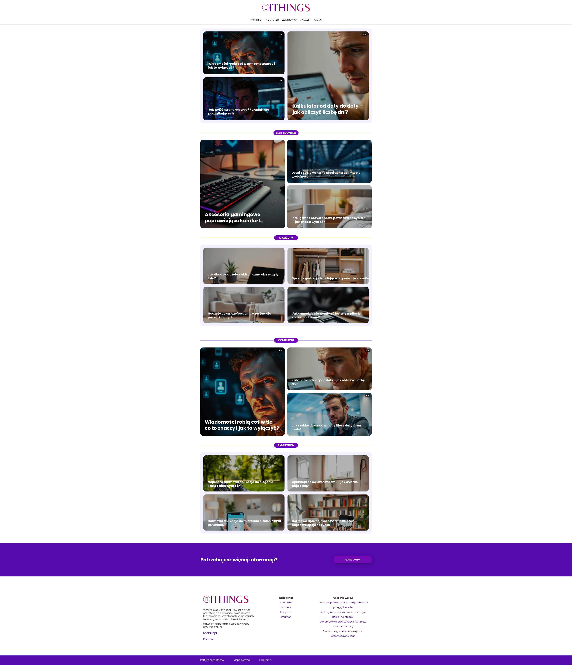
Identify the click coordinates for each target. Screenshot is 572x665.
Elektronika (289, 19)
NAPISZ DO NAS (353, 559)
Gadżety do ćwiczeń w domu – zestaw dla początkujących (239, 315)
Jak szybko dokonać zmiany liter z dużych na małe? (326, 427)
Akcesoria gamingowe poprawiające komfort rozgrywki (232, 217)
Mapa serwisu (242, 660)
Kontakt (209, 639)
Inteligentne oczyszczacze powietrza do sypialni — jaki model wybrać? (329, 220)
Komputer (272, 19)
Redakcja (210, 633)
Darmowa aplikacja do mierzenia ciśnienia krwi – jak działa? (245, 523)
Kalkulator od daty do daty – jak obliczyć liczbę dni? (327, 109)
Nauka (318, 19)
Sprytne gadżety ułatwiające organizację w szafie (330, 278)
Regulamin (265, 660)
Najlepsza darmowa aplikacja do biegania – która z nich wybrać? (242, 484)
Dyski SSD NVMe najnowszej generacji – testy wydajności (326, 174)
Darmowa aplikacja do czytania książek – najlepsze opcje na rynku (324, 523)
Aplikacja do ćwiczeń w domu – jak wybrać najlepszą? (325, 484)
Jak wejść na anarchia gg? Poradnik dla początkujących (238, 111)
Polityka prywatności (212, 660)
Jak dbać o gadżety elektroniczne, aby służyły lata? (243, 276)
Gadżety (305, 19)
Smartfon (256, 19)
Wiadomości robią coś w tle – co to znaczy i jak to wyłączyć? (241, 65)
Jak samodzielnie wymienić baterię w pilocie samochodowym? (326, 315)
